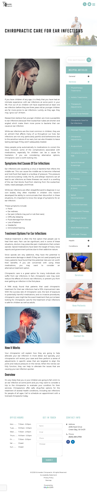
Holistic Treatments (79, 97)
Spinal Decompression (77, 196)
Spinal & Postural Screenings (77, 163)
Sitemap (48, 480)
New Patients (79, 306)
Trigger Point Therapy (80, 211)
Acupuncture (76, 146)
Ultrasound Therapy (79, 172)
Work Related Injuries (79, 228)
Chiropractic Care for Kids (79, 154)
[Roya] (48, 487)
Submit (49, 460)
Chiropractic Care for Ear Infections (79, 121)
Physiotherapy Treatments (77, 89)
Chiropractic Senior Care (78, 219)
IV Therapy (75, 179)
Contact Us (79, 336)
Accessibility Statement (48, 475)
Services (79, 275)
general (72, 76)
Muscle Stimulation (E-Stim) (79, 186)
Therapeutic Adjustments (76, 105)
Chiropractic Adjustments (76, 138)
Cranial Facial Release (79, 114)
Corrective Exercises (79, 205)
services (72, 82)
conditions (73, 246)
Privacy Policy (48, 478)
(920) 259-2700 (75, 437)
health (71, 241)
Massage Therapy (78, 130)
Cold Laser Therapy (79, 234)
